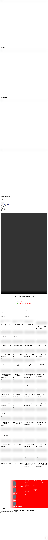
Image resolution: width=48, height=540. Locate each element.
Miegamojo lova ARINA (30, 354)
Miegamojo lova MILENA (29, 403)
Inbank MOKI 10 (35, 490)
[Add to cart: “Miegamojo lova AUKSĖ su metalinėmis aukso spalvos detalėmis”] (1, 431)
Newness (2, 313)
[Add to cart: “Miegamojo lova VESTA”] (1, 402)
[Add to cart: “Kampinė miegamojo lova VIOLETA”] (37, 362)
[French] (4, 204)
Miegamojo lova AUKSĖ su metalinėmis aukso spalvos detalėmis (6, 434)
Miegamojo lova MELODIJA (18, 394)
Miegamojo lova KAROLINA (30, 345)
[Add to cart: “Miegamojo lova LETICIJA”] (13, 462)
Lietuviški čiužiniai (27, 491)
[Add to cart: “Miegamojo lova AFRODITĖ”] (1, 393)
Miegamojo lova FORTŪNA (42, 422)
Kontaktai (42, 482)
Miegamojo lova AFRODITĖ (6, 394)
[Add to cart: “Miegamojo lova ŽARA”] (25, 384)
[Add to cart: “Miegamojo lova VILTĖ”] (1, 353)
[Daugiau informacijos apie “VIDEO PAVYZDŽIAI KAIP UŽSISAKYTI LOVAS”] (13, 323)
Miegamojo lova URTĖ (6, 336)
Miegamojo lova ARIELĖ (41, 374)
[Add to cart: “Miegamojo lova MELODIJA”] (13, 393)
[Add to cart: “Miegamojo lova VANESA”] (13, 353)
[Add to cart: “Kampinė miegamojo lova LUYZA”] (13, 363)
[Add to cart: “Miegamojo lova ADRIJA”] (37, 393)
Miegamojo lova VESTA (6, 403)
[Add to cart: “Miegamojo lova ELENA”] (1, 363)
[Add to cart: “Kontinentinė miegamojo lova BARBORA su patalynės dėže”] (25, 462)
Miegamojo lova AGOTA (18, 454)
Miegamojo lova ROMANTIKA (6, 385)
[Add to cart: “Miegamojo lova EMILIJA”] (25, 334)
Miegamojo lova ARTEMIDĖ (6, 413)
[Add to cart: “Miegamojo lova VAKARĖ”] (37, 402)
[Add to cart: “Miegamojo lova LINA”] (25, 443)
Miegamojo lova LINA (30, 444)
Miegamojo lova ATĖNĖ (6, 444)
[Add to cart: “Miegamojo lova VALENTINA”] (37, 443)
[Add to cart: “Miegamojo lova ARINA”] (25, 353)
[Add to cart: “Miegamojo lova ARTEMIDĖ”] (1, 412)
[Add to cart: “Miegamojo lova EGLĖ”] (13, 402)
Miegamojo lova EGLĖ (18, 403)
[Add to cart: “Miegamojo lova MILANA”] (1, 344)
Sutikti (3, 512)
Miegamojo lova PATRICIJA (6, 463)
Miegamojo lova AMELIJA (6, 454)
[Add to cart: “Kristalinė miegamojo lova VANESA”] (13, 421)
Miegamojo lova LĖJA (42, 326)
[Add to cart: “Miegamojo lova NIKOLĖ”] (25, 452)
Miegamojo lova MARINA (41, 336)
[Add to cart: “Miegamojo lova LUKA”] (37, 344)
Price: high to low (3, 316)
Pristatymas (34, 483)
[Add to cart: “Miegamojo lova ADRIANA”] (25, 421)
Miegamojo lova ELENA (6, 364)
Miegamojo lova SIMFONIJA (30, 394)
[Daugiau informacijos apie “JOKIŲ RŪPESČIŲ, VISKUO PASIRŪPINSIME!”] (1, 323)
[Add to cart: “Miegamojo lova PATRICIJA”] (1, 462)
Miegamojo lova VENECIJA (18, 336)
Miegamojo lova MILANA (6, 345)
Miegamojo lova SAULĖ (18, 385)
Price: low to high (3, 315)
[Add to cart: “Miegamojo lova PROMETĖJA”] (13, 443)
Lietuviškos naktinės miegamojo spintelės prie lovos (28, 494)
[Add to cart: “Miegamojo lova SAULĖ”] (13, 384)
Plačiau (1, 512)
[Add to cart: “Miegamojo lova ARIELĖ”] (37, 373)
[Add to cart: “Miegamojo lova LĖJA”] (37, 325)
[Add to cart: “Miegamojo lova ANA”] (13, 344)
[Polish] (6, 204)
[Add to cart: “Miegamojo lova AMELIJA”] (1, 452)
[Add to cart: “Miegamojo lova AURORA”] (13, 412)
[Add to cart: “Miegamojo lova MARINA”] (37, 334)
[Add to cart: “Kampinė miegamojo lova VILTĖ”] (25, 363)
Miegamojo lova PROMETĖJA (18, 444)
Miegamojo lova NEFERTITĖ (42, 413)
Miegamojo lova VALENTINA (42, 444)
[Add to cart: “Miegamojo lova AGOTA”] (13, 452)
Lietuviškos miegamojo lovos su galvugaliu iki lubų (28, 485)
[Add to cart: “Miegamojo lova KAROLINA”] (25, 344)
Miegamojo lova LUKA (42, 345)
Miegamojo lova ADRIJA (41, 394)
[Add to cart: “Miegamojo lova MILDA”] (37, 452)
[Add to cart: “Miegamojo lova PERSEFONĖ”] (13, 431)
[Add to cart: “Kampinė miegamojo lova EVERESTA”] (1, 373)
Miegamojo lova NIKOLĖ (29, 454)
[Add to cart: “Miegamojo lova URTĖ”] (1, 334)
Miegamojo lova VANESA (18, 354)
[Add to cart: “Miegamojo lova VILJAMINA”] (37, 384)
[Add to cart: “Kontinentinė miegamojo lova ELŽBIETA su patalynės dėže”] (37, 462)
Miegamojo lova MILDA (42, 454)
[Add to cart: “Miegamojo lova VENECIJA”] (13, 334)
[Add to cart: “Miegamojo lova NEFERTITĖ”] (37, 412)
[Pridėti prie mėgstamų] (3, 323)
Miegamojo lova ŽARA (30, 385)
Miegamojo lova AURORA (18, 413)
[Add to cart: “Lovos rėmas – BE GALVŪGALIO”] (13, 373)
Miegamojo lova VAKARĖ (41, 403)
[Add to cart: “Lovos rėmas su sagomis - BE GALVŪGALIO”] (25, 373)
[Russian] (8, 204)
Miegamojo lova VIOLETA (42, 354)
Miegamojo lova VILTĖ (6, 354)
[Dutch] (3, 204)
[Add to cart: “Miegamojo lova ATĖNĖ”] (1, 443)
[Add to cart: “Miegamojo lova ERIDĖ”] (25, 412)
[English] (2, 204)
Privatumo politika (35, 489)
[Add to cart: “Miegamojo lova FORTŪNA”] (37, 421)
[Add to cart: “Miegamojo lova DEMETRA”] (25, 431)
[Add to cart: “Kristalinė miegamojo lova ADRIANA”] (1, 421)
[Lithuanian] (1, 204)
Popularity (2, 312)
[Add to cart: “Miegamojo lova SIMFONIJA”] (25, 393)
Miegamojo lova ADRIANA (30, 422)
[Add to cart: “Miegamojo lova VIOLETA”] (37, 353)
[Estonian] (7, 204)
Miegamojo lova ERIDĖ (30, 413)
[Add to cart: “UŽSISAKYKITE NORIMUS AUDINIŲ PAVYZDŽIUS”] (25, 323)
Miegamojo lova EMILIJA (29, 336)
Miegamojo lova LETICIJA (18, 463)
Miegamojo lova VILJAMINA (42, 385)
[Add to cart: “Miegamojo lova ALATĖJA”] (37, 431)
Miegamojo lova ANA (18, 345)
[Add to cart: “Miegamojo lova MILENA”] (25, 402)
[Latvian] (5, 204)
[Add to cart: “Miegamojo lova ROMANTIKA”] (1, 384)
